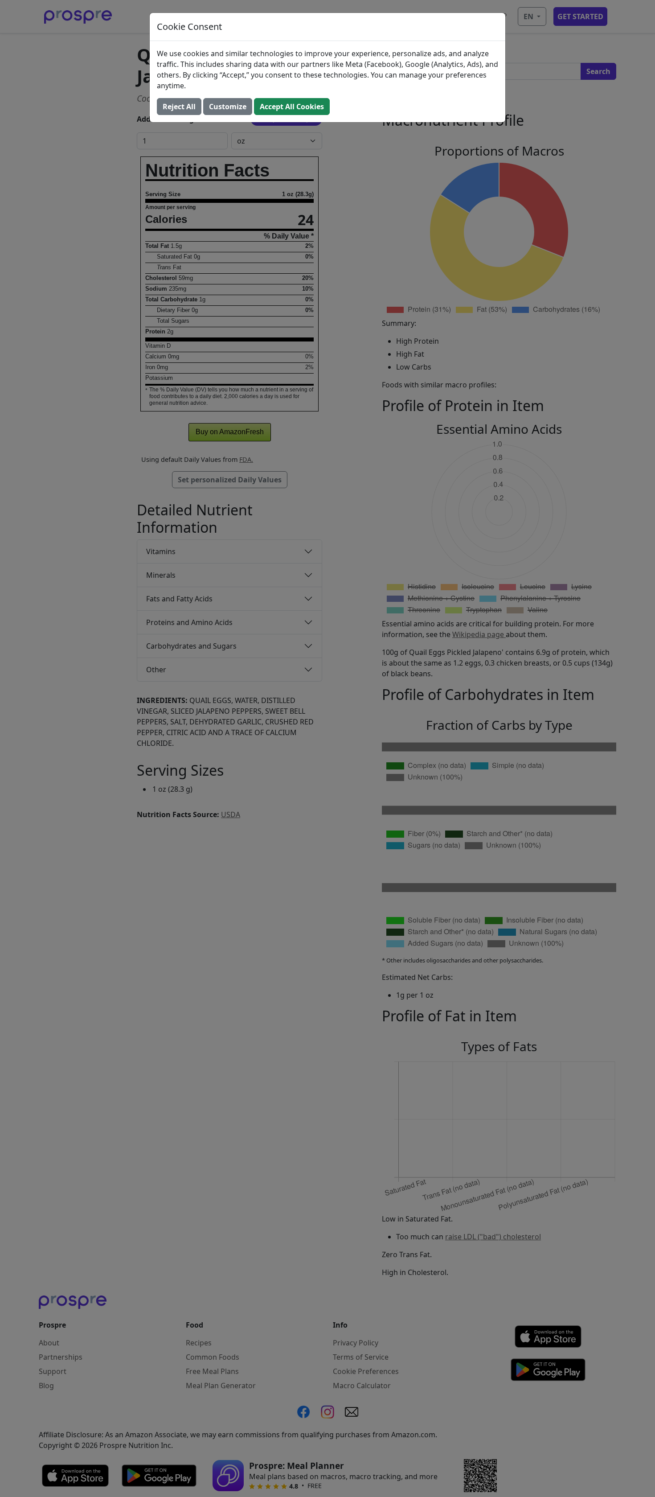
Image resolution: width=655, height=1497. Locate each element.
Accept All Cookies (292, 106)
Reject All (179, 106)
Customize (227, 106)
